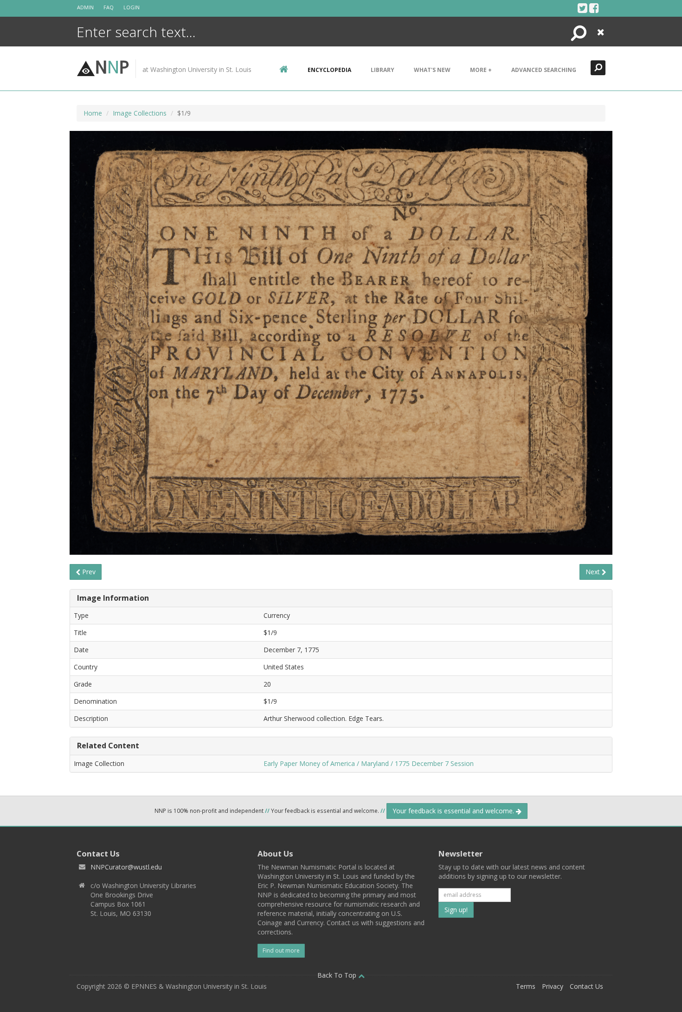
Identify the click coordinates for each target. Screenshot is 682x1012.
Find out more (281, 950)
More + (481, 70)
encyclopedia (329, 70)
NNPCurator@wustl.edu (126, 867)
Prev (88, 571)
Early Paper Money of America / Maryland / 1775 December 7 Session (369, 763)
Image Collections (140, 113)
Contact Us (586, 986)
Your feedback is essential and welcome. (454, 810)
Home (93, 113)
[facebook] (594, 7)
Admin (85, 7)
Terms (525, 986)
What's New (432, 70)
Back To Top (337, 975)
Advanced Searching (543, 70)
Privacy (552, 986)
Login (131, 7)
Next (593, 571)
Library (382, 70)
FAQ (108, 7)
